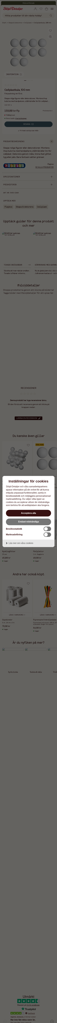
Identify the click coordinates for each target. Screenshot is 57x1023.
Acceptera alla (28, 513)
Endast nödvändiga (28, 521)
